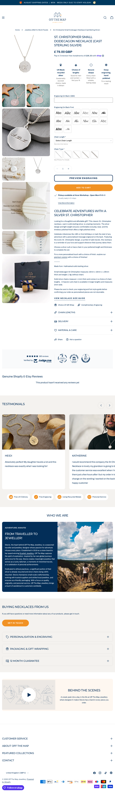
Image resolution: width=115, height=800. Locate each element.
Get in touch (15, 623)
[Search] (105, 17)
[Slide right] (109, 405)
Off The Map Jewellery (17, 779)
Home (17, 30)
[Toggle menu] (3, 17)
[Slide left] (101, 405)
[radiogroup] (83, 121)
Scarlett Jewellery (27, 553)
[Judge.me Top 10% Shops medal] (85, 358)
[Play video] (28, 695)
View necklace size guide (69, 298)
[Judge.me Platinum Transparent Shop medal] (62, 358)
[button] (83, 96)
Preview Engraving (83, 178)
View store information (66, 203)
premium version (60, 257)
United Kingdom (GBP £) (16, 773)
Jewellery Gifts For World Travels (36, 30)
